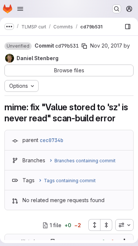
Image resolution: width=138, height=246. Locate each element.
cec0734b (51, 140)
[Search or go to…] (116, 8)
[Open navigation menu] (20, 9)
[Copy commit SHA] (84, 46)
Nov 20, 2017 (106, 45)
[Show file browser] (128, 26)
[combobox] (124, 225)
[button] (18, 46)
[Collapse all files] (106, 225)
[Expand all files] (94, 225)
